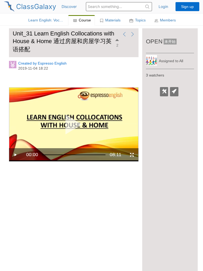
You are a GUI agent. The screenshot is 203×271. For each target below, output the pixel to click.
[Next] (132, 35)
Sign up (187, 6)
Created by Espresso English (42, 63)
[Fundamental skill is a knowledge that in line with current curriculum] (164, 92)
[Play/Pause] (15, 154)
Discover (69, 6)
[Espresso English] (12, 67)
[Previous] (124, 35)
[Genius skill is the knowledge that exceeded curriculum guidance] (174, 92)
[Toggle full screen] (131, 154)
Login (163, 6)
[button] (147, 7)
